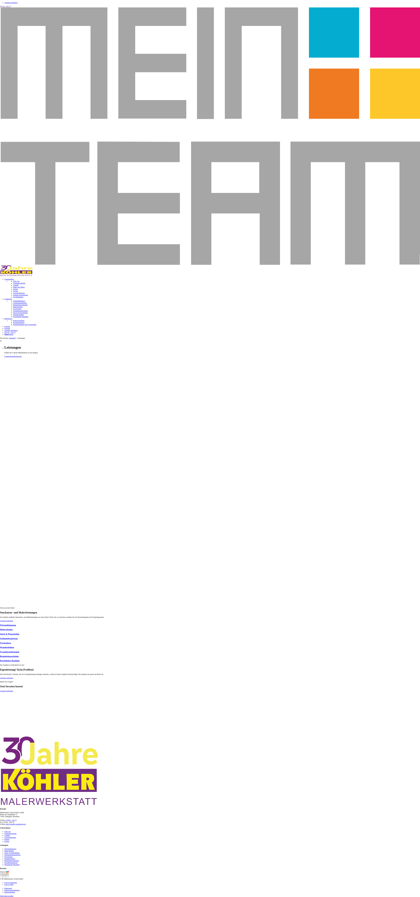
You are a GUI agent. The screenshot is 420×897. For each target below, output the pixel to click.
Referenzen (18, 356)
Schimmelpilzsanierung (12, 855)
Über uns (7, 832)
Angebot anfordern (11, 3)
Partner (6, 839)
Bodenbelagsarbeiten (11, 861)
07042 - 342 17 (11, 820)
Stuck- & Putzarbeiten (12, 853)
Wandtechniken (9, 859)
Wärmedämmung (10, 849)
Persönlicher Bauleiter (12, 865)
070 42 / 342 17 (5, 6)
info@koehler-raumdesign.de (15, 824)
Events (6, 841)
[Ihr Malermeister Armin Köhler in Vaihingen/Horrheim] (16, 275)
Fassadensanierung (10, 863)
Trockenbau (8, 857)
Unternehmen (9, 356)
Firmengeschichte (10, 834)
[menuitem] (212, 288)
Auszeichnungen (10, 837)
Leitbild (7, 835)
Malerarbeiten (9, 851)
